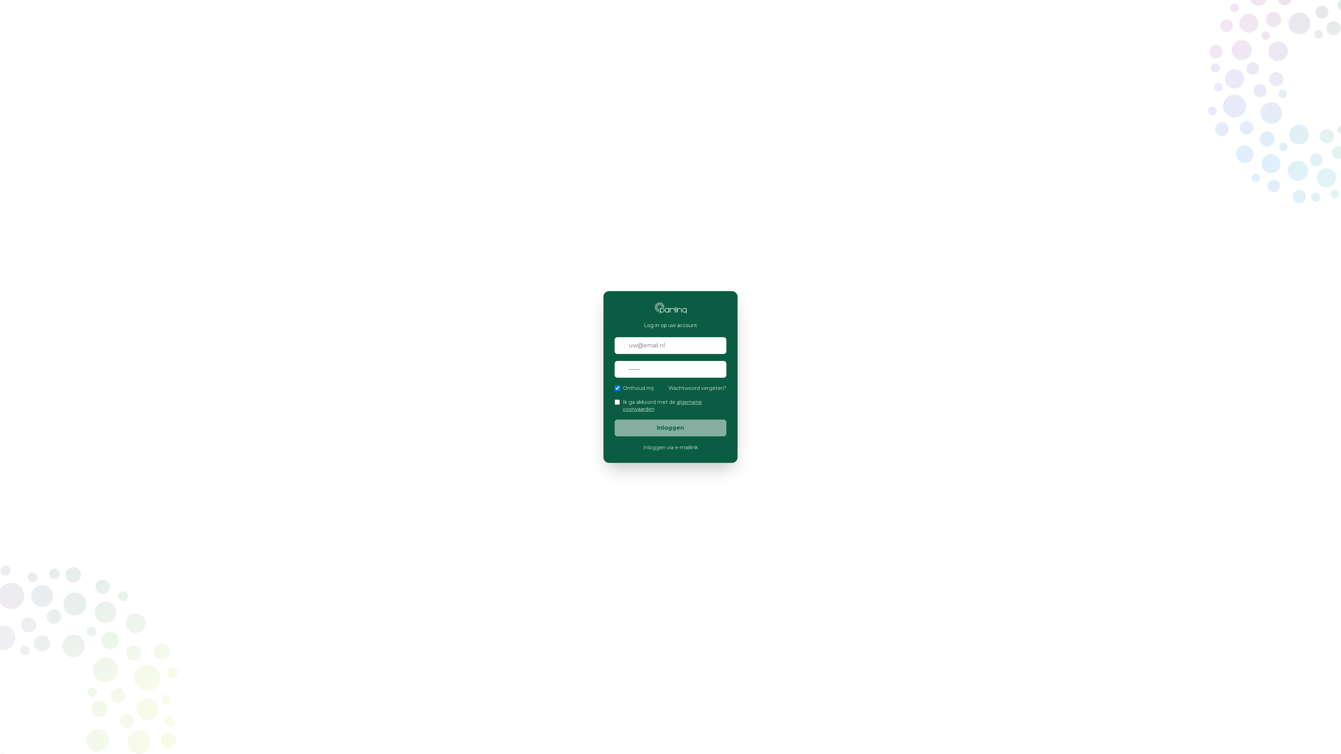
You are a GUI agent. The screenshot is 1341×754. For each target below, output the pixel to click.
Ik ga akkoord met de (662, 405)
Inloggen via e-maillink (670, 447)
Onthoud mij (638, 388)
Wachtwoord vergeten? (697, 388)
